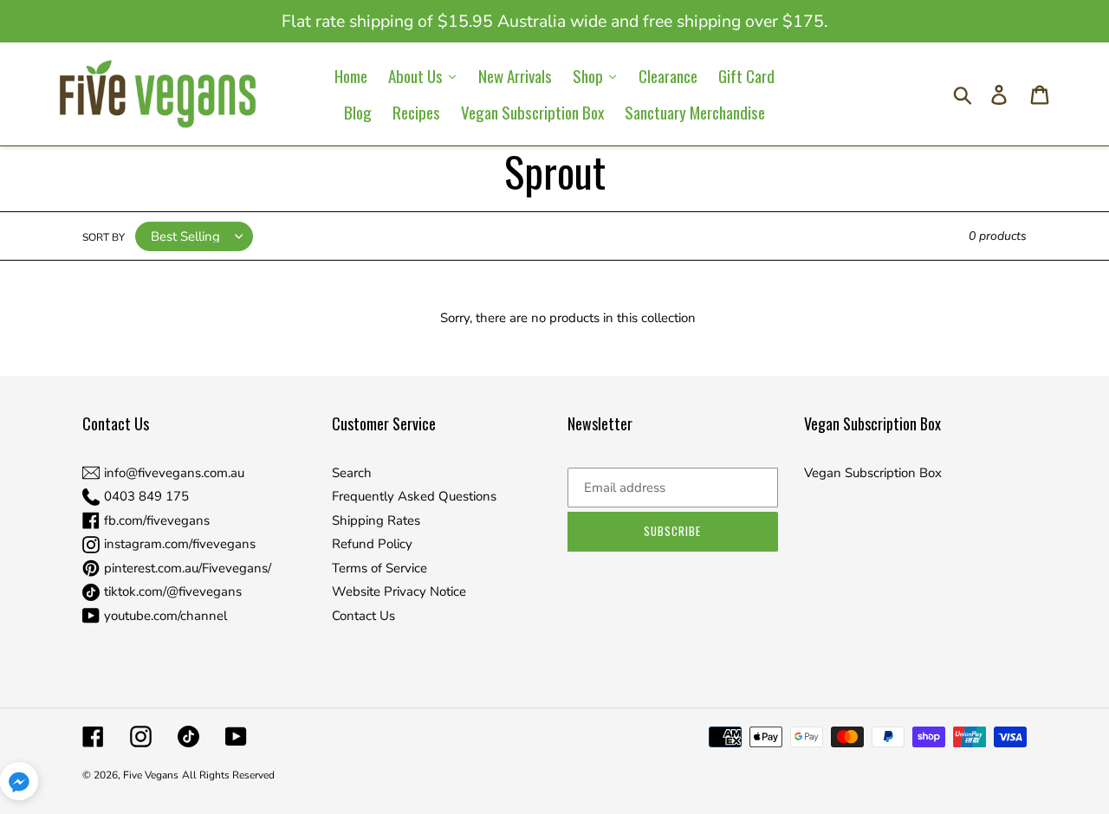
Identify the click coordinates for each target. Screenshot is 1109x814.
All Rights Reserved (228, 775)
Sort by (103, 237)
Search (352, 472)
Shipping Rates (376, 520)
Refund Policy (372, 543)
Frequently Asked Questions (414, 496)
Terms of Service (379, 568)
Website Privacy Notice (399, 591)
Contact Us (363, 615)
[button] (19, 784)
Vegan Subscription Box (873, 472)
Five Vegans (150, 775)
